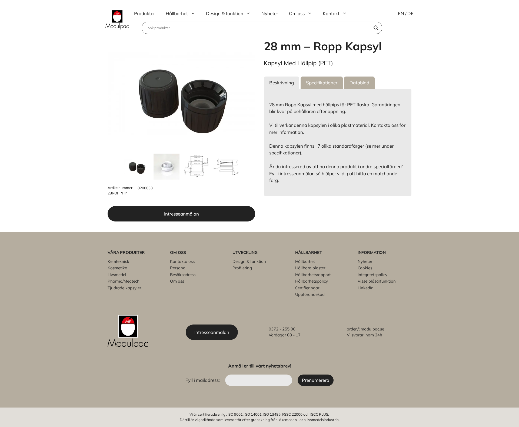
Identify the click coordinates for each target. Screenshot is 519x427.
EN (401, 13)
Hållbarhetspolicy (311, 281)
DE (410, 13)
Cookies (365, 267)
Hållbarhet (177, 13)
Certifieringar (307, 287)
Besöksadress (182, 274)
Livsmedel (117, 274)
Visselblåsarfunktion (377, 281)
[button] (281, 83)
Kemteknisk (118, 261)
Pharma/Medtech (123, 281)
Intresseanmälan (181, 214)
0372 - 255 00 (282, 329)
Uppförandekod (310, 294)
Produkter (144, 13)
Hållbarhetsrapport (313, 274)
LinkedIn (366, 287)
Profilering (242, 267)
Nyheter (269, 13)
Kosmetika (117, 267)
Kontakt (331, 13)
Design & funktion (224, 13)
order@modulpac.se (365, 329)
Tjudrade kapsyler (124, 287)
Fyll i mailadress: (203, 380)
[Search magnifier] (376, 28)
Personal (178, 267)
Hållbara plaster (310, 267)
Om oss (297, 13)
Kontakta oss (182, 261)
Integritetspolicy (372, 274)
